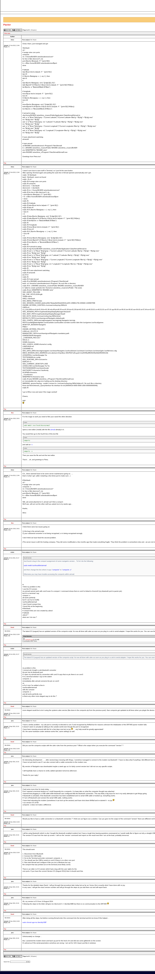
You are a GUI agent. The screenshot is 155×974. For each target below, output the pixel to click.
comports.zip (29, 639)
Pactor (7, 24)
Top (5, 163)
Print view (7, 33)
